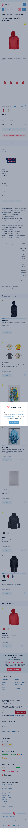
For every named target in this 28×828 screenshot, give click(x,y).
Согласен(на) (14, 422)
